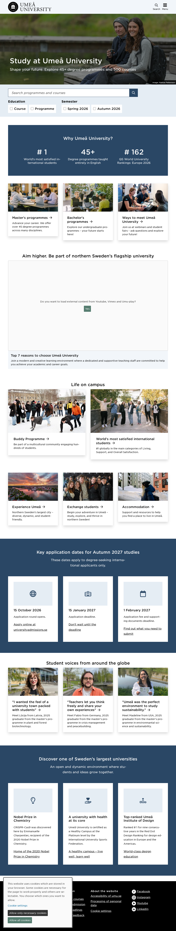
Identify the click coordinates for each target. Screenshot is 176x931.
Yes (87, 308)
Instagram (143, 897)
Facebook (143, 891)
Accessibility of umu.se (106, 895)
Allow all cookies (20, 920)
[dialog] (37, 902)
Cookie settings (101, 910)
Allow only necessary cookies (27, 912)
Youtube (142, 903)
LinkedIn (142, 908)
